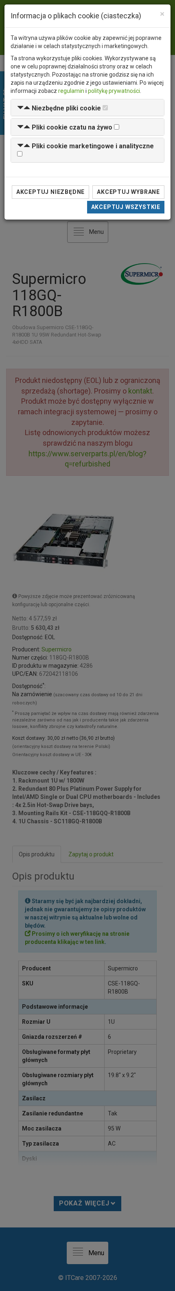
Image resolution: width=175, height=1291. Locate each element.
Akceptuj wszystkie (125, 207)
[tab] (87, 107)
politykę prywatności (114, 91)
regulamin (71, 91)
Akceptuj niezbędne (50, 192)
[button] (59, 108)
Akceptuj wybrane (128, 192)
